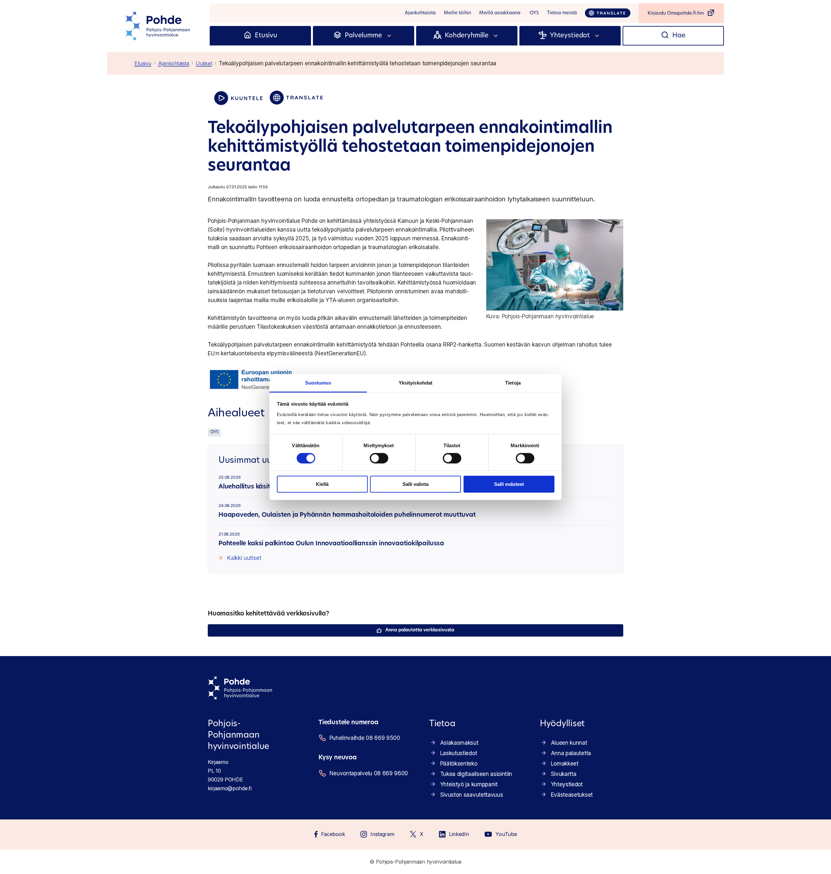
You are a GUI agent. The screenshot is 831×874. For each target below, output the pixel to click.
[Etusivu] (247, 36)
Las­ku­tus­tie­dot (458, 753)
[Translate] (607, 13)
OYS (214, 432)
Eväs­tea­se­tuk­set (572, 795)
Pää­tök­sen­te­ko (459, 763)
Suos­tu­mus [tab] (318, 382)
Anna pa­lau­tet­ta (571, 753)
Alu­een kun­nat (569, 743)
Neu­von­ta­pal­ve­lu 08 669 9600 (368, 773)
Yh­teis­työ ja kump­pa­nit (469, 784)
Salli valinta (415, 484)
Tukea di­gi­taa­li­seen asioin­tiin (476, 774)
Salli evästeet (509, 484)
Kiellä (322, 484)
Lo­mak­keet (564, 763)
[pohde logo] (158, 26)
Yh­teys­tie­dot (567, 784)
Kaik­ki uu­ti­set (244, 558)
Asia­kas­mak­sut (459, 743)
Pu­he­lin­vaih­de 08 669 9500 (364, 738)
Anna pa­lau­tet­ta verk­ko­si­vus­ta (419, 630)
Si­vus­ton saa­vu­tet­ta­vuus (471, 795)
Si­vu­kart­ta (564, 774)
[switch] (379, 458)
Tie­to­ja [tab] (513, 382)
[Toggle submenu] (389, 36)
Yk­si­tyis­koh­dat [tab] (415, 382)
